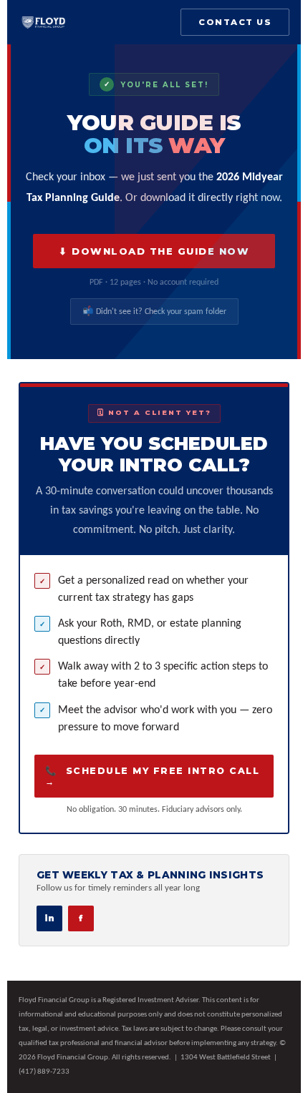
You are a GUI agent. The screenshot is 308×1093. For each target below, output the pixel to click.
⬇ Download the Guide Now (154, 251)
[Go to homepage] (44, 22)
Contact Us (234, 22)
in (49, 918)
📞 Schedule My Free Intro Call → (152, 776)
